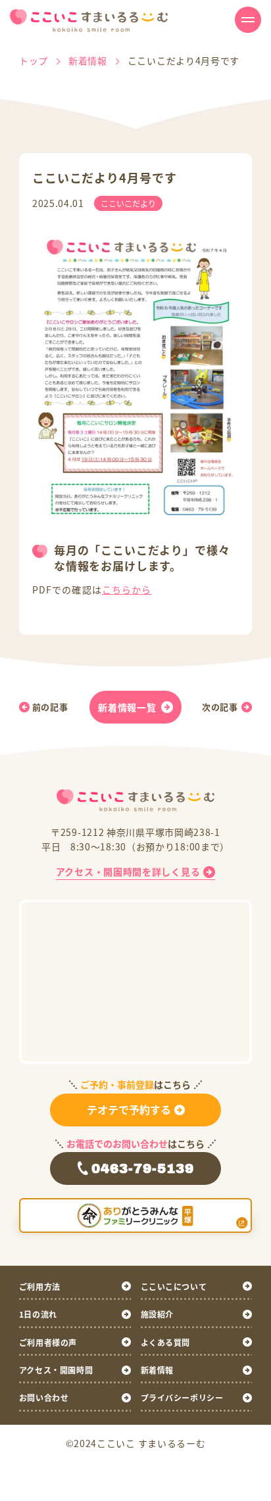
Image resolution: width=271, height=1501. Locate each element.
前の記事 (50, 707)
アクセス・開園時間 (56, 1369)
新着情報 (157, 1369)
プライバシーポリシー (182, 1397)
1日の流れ (38, 1314)
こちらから (127, 589)
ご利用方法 (40, 1286)
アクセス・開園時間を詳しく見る (128, 871)
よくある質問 (166, 1342)
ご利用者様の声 (48, 1342)
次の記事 (220, 707)
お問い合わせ (44, 1397)
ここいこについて (174, 1286)
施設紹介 (157, 1314)
